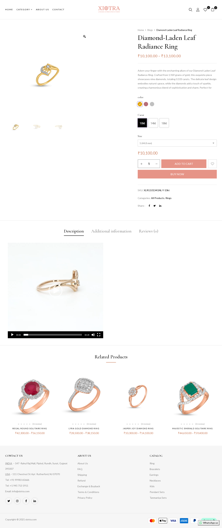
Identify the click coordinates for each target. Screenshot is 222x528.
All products (157, 198)
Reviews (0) (148, 231)
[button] (214, 9)
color (140, 97)
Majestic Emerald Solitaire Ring (192, 428)
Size (140, 136)
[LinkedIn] (160, 205)
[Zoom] (84, 36)
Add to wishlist (212, 163)
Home (141, 30)
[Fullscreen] (98, 334)
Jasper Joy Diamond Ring (138, 428)
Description (74, 231)
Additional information (111, 231)
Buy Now (177, 174)
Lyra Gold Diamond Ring (84, 428)
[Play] (12, 334)
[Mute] (93, 334)
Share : (141, 205)
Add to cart (184, 163)
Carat (141, 115)
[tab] (74, 231)
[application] (55, 290)
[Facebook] (149, 205)
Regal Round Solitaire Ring (29, 428)
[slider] (53, 335)
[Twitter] (154, 205)
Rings (150, 30)
